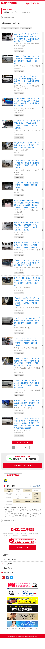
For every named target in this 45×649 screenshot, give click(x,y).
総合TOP (6, 555)
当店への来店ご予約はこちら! (22, 465)
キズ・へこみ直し (14, 28)
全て (5, 28)
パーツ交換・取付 (27, 28)
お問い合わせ (21, 547)
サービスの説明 (35, 486)
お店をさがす (7, 564)
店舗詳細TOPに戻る (10, 18)
